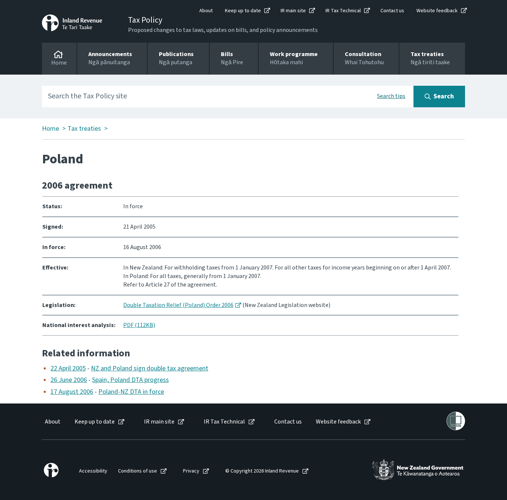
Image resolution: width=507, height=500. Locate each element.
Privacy (191, 471)
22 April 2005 (68, 368)
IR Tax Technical (343, 10)
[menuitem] (52, 421)
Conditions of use (137, 471)
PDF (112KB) (139, 325)
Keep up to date (243, 10)
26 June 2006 (68, 380)
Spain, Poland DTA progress (130, 380)
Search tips (391, 96)
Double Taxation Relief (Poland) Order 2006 (178, 305)
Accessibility (93, 471)
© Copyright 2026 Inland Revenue (262, 471)
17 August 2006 (71, 391)
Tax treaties (84, 129)
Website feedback (437, 10)
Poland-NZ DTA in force (131, 391)
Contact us (392, 10)
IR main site (293, 10)
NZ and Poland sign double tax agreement (149, 368)
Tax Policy (145, 20)
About (206, 10)
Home (50, 129)
